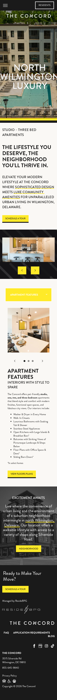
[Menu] (5, 5)
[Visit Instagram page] (46, 646)
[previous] (22, 270)
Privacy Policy (9, 675)
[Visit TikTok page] (52, 646)
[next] (35, 270)
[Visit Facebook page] (34, 646)
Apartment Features (24, 295)
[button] (44, 5)
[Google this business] (40, 646)
